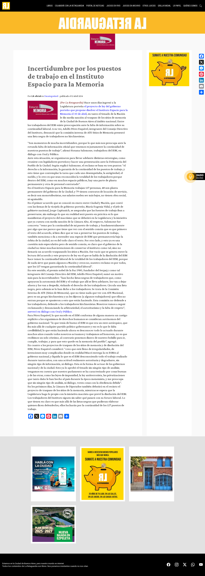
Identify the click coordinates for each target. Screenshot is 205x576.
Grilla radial (164, 6)
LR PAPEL (177, 6)
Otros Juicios (149, 6)
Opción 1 (196, 181)
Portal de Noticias (95, 6)
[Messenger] (201, 68)
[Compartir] (201, 92)
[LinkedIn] (201, 80)
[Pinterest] (201, 74)
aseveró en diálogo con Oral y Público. (50, 311)
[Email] (201, 86)
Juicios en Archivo (131, 6)
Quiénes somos (190, 6)
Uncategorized (51, 96)
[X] (201, 62)
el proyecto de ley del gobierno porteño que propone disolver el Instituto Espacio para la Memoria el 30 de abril (94, 110)
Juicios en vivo (113, 6)
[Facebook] (201, 56)
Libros (50, 6)
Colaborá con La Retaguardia (69, 6)
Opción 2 (196, 182)
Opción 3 (196, 183)
